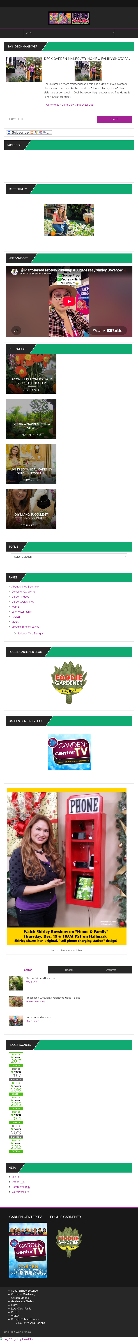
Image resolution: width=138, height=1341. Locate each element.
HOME (15, 606)
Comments (21, 1186)
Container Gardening (24, 591)
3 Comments (51, 104)
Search (114, 119)
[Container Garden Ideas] (16, 1020)
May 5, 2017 (31, 480)
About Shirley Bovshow (25, 586)
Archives (111, 969)
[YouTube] (76, 3)
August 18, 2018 (31, 435)
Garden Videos (20, 596)
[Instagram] (61, 3)
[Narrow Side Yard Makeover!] (16, 983)
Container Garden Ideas (38, 1017)
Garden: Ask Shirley (23, 601)
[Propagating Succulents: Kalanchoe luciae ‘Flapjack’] (16, 1001)
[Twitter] (54, 3)
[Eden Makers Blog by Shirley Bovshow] (69, 18)
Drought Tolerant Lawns (25, 626)
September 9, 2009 (35, 1001)
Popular (27, 969)
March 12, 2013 (86, 104)
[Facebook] (47, 3)
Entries (18, 1181)
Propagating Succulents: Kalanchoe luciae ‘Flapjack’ (54, 997)
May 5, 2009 (32, 981)
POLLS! (16, 616)
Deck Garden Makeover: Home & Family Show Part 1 (89, 59)
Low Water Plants (22, 611)
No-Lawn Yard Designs (30, 633)
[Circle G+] (90, 3)
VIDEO (15, 621)
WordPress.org (20, 1191)
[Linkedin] (69, 3)
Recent (69, 969)
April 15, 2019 (31, 390)
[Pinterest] (83, 3)
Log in (15, 1176)
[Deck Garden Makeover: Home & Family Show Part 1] (24, 70)
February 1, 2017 (31, 525)
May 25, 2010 (32, 1021)
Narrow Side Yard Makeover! (41, 978)
